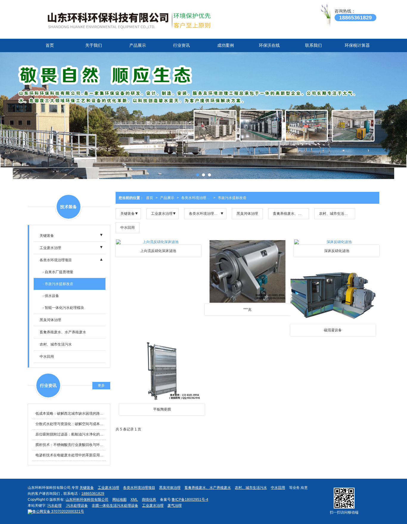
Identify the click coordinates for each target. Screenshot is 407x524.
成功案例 (225, 45)
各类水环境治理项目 (197, 198)
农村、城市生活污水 (335, 214)
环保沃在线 (269, 45)
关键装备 (127, 214)
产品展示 (137, 45)
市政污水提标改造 (232, 198)
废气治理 (174, 505)
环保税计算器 (357, 45)
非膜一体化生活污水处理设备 (115, 505)
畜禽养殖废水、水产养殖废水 (291, 214)
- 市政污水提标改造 (58, 284)
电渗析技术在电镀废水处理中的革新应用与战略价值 (70, 455)
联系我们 (313, 45)
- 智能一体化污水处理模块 (63, 308)
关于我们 (93, 45)
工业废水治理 (162, 214)
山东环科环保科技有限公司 (87, 499)
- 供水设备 (51, 296)
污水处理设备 (77, 505)
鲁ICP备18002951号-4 (190, 499)
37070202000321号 (58, 511)
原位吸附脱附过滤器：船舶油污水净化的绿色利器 (70, 434)
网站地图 (119, 499)
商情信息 (149, 499)
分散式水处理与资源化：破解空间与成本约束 (70, 424)
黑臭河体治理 (247, 214)
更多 (101, 385)
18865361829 (92, 494)
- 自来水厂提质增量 (58, 272)
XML (134, 499)
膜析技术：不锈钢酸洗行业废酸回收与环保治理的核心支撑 (70, 445)
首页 (50, 45)
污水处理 (54, 505)
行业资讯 (181, 45)
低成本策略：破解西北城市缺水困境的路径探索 (70, 413)
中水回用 (127, 228)
